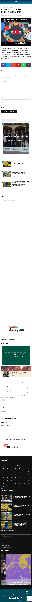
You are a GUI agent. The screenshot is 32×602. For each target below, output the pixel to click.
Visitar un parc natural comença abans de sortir (19, 172)
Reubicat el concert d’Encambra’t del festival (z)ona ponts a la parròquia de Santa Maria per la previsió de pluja (16, 582)
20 (15, 480)
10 (3, 477)
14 (19, 477)
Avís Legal (3, 544)
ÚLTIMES (8, 120)
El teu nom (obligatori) (7, 386)
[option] (16, 569)
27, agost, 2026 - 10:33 (17, 165)
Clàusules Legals (5, 545)
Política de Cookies (6, 547)
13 (15, 477)
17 (3, 480)
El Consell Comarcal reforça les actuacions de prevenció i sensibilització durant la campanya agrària (20, 183)
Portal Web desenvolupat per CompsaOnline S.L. (16, 600)
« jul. (2, 488)
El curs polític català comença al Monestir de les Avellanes (16, 137)
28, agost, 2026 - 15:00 (21, 140)
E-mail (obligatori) (6, 390)
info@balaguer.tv (13, 594)
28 (19, 483)
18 (7, 480)
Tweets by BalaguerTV (6, 425)
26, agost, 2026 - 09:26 (17, 188)
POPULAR (23, 120)
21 (19, 480)
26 (11, 483)
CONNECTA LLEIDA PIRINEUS (7, 7)
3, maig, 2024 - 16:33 (17, 15)
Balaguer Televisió (7, 15)
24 (3, 483)
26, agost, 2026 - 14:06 (17, 176)
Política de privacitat (19, 395)
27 (15, 483)
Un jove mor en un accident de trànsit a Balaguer (20, 162)
